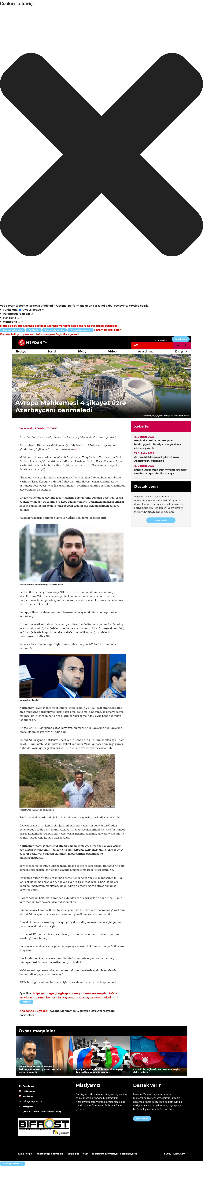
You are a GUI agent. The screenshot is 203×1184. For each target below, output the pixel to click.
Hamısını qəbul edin (12, 330)
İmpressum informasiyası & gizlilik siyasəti (49, 334)
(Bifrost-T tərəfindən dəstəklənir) (42, 1111)
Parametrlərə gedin (54, 330)
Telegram (28, 1106)
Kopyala (26, 1001)
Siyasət (20, 351)
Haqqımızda (72, 1153)
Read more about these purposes (94, 325)
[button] (101, 155)
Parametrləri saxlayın (80, 330)
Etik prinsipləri (26, 1153)
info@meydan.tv (32, 1101)
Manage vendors (58, 325)
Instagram (29, 1091)
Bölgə (82, 351)
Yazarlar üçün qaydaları (50, 1153)
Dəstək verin (181, 339)
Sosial (52, 351)
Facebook (28, 1086)
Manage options (11, 325)
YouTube (28, 1096)
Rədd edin (33, 330)
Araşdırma (146, 351)
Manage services (35, 325)
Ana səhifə (26, 1011)
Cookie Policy (10, 334)
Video (112, 351)
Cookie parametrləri (12, 1164)
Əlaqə (85, 1153)
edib (77, 449)
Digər (179, 351)
